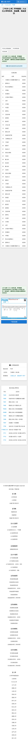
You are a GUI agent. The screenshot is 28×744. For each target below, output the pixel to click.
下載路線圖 (14, 322)
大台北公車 (8, 5)
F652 (4, 405)
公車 (2, 5)
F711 (4, 433)
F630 (4, 398)
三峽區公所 (13, 375)
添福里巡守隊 (8, 135)
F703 (4, 426)
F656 (4, 419)
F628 (13, 5)
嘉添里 (7, 121)
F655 (4, 416)
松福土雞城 (8, 152)
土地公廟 (7, 125)
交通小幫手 (6, 2)
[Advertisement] (14, 31)
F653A (4, 409)
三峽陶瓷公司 (8, 138)
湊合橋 (7, 163)
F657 (4, 422)
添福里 (7, 128)
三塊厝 (7, 142)
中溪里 (7, 107)
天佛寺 (7, 156)
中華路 (7, 90)
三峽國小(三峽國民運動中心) (12, 80)
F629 (4, 395)
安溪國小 (7, 93)
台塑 (6, 100)
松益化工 (7, 149)
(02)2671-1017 (21, 375)
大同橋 (7, 104)
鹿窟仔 (7, 145)
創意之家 (7, 131)
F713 (4, 440)
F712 (4, 436)
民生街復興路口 (9, 87)
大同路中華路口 (9, 97)
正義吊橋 (7, 114)
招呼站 (7, 111)
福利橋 (7, 118)
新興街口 (7, 83)
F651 (4, 402)
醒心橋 (7, 159)
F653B (4, 412)
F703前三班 (5, 429)
